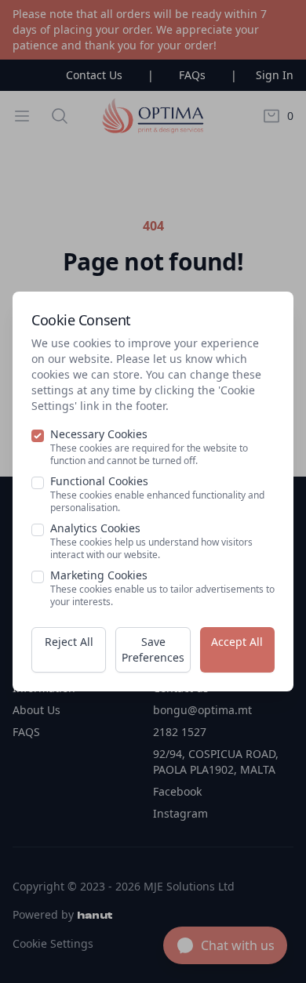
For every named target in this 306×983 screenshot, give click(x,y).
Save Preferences (153, 649)
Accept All (237, 641)
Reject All (69, 641)
